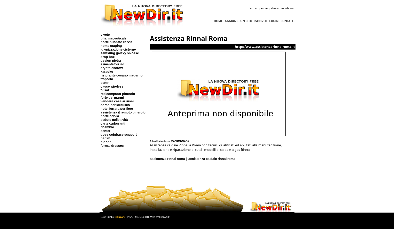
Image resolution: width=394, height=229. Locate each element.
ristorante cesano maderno (122, 75)
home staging (111, 45)
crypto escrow (112, 68)
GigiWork (120, 217)
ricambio (107, 127)
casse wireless (112, 86)
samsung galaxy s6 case (120, 53)
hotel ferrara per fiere (117, 108)
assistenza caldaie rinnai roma (211, 159)
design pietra (111, 60)
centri (105, 82)
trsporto (107, 79)
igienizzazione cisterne (118, 49)
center (105, 131)
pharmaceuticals (113, 38)
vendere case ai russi (117, 101)
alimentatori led (112, 64)
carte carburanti (113, 123)
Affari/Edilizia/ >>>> (169, 141)
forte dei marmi (112, 97)
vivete (105, 34)
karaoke (107, 71)
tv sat (105, 90)
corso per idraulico (115, 105)
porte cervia (110, 116)
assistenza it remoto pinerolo (123, 112)
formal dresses (112, 145)
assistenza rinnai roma (167, 159)
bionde (106, 142)
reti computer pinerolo (118, 94)
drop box (108, 57)
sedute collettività (114, 119)
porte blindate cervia (116, 42)
